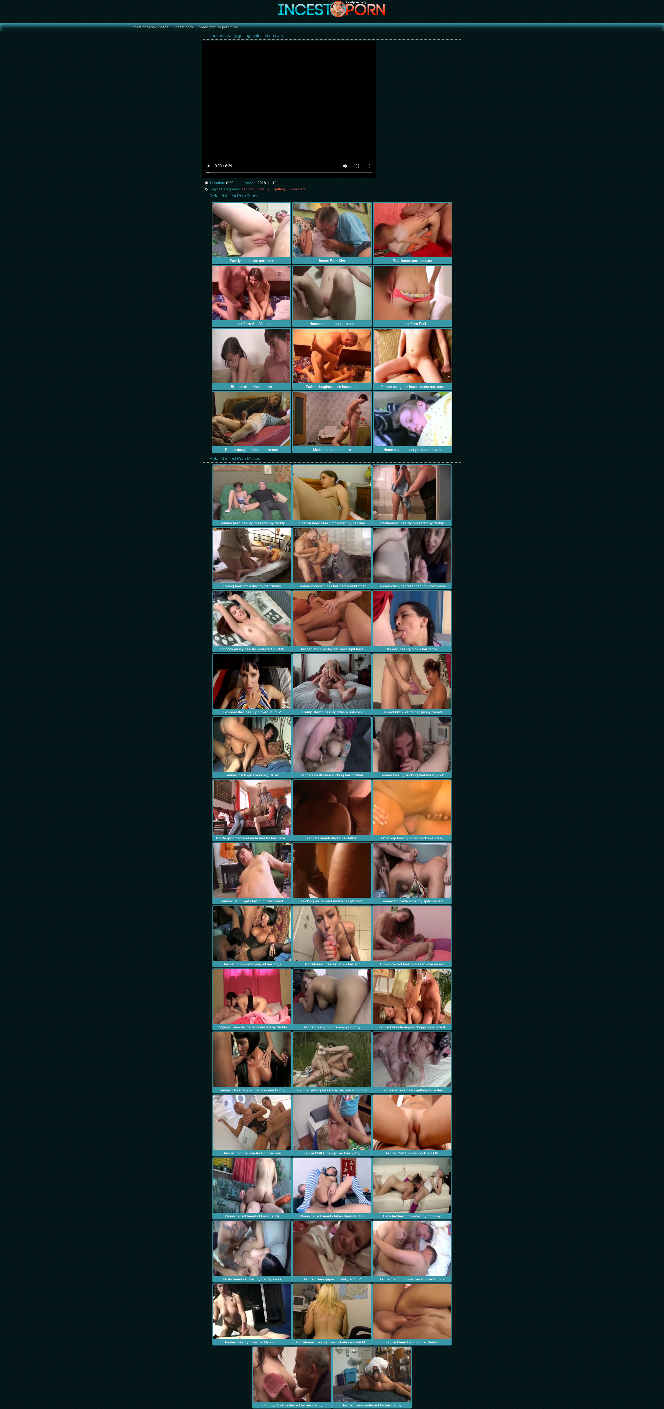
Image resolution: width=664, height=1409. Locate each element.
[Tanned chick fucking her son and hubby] (252, 1059)
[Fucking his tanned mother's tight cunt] (332, 870)
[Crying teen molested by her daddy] (252, 555)
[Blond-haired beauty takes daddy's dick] (332, 1185)
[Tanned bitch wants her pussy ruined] (412, 681)
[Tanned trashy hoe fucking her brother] (332, 744)
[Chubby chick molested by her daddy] (292, 1374)
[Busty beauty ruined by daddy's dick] (252, 1248)
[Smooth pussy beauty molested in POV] (252, 618)
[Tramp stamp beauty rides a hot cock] (332, 681)
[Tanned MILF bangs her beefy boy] (332, 1122)
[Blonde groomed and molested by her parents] (252, 807)
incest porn (184, 27)
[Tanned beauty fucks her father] (332, 807)
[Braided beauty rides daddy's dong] (252, 1311)
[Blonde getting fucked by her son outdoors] (332, 1059)
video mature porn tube (218, 27)
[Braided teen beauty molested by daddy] (252, 492)
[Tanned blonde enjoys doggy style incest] (412, 996)
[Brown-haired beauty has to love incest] (412, 933)
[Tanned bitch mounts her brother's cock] (412, 1248)
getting (279, 189)
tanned (248, 189)
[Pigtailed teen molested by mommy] (412, 1185)
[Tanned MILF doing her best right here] (332, 618)
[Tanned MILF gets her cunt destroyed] (252, 870)
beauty (263, 189)
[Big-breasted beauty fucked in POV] (252, 681)
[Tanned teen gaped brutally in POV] (332, 1248)
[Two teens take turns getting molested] (412, 1059)
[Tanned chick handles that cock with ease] (412, 555)
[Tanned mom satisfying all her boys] (252, 933)
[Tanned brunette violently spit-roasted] (412, 870)
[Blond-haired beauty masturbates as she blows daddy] (332, 1311)
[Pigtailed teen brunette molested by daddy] (252, 996)
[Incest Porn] (332, 9)
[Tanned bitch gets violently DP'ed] (252, 744)
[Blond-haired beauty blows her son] (332, 933)
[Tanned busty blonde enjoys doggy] (332, 996)
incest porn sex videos (150, 27)
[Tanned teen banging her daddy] (412, 1311)
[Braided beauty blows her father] (412, 618)
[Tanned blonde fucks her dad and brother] (332, 555)
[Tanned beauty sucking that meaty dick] (412, 744)
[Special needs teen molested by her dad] (332, 492)
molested (297, 189)
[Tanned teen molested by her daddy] (372, 1374)
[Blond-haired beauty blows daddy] (252, 1185)
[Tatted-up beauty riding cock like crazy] (412, 807)
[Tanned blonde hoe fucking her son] (252, 1122)
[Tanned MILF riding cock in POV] (412, 1122)
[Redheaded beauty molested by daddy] (412, 492)
